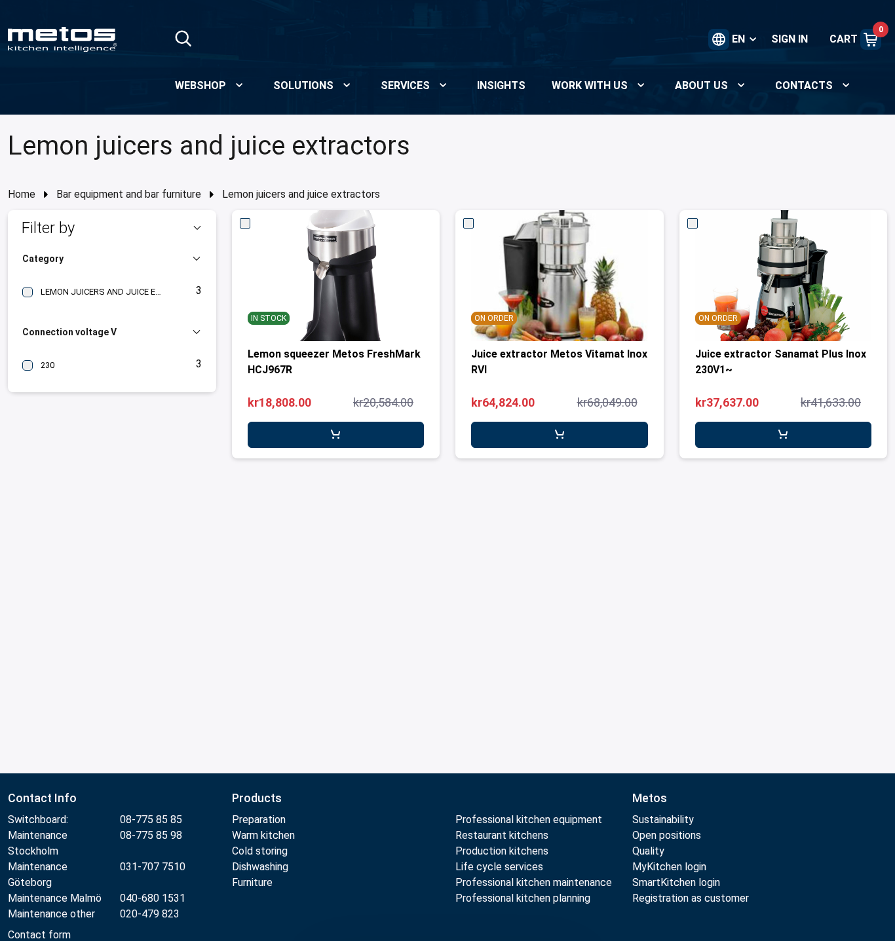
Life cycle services (499, 866)
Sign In (789, 39)
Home (21, 194)
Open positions (666, 835)
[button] (112, 228)
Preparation (259, 819)
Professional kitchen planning (522, 898)
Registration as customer (690, 898)
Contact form (39, 935)
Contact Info (42, 798)
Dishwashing (260, 866)
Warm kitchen (264, 835)
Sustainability (663, 819)
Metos (649, 798)
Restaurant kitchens (501, 835)
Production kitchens (501, 851)
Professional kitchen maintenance (533, 882)
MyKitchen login (669, 866)
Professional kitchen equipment (528, 819)
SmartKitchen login (676, 882)
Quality (648, 851)
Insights (501, 85)
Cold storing (260, 851)
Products (257, 798)
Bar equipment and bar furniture (128, 194)
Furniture (253, 882)
